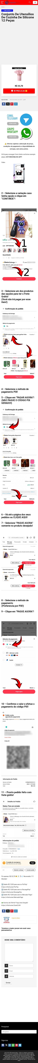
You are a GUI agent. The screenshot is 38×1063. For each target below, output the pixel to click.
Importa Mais (4, 99)
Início (2, 7)
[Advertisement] (19, 43)
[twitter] (6, 1045)
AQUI (19, 1060)
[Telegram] (19, 1045)
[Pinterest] (16, 1045)
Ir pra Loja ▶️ (20, 91)
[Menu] (2, 2)
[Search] (29, 2)
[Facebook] (2, 1045)
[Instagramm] (9, 1045)
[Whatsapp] (13, 1045)
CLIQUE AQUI (20, 517)
